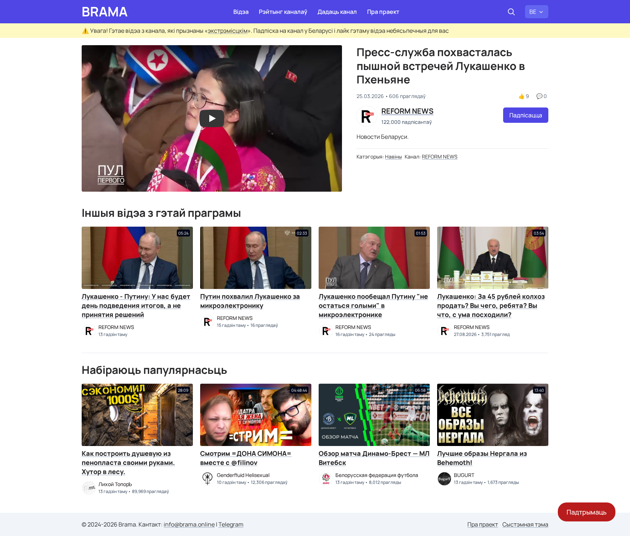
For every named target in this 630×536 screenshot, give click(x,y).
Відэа (241, 12)
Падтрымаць (587, 512)
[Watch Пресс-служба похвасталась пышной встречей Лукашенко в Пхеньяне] (211, 118)
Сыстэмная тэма (525, 524)
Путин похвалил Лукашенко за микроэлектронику (250, 301)
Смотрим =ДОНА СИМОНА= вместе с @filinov (246, 458)
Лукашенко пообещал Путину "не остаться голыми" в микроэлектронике (373, 305)
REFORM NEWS (440, 156)
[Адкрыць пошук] (511, 11)
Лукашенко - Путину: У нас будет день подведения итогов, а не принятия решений (136, 305)
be (532, 12)
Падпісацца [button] (525, 115)
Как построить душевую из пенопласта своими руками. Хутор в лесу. (128, 462)
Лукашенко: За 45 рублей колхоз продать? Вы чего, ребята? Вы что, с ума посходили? (491, 305)
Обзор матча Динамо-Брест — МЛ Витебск (374, 458)
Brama (105, 11)
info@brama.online (189, 524)
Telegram (231, 524)
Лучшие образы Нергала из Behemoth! (482, 458)
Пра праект (383, 12)
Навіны (393, 156)
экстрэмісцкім (228, 31)
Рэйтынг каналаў (283, 12)
